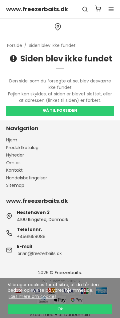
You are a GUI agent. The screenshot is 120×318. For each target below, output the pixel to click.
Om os (13, 163)
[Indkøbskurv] (98, 9)
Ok (60, 309)
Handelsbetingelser (26, 178)
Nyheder (15, 155)
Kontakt (14, 170)
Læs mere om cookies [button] (33, 296)
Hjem (11, 140)
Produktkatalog (22, 147)
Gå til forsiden (60, 110)
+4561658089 (31, 236)
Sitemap (15, 185)
